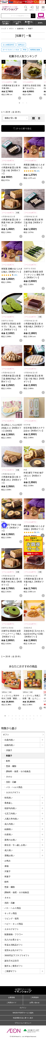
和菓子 (30, 28)
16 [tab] (26, 718)
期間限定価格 (35, 50)
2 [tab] (23, 102)
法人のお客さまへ (12, 940)
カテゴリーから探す (6, 23)
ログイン (23, 1008)
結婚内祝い (21, 28)
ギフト (11, 28)
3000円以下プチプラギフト (17, 955)
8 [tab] (30, 715)
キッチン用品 (10, 913)
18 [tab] (33, 718)
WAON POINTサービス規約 (23, 1013)
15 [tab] (23, 718)
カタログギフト (13, 792)
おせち (40, 23)
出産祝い (8, 834)
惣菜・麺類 (11, 766)
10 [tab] (37, 715)
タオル (9, 777)
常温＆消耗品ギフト (13, 945)
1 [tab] (19, 102)
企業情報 (11, 997)
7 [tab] (26, 715)
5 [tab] (19, 715)
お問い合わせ (34, 1003)
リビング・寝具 (11, 918)
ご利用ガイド (11, 1003)
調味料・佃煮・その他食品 (18, 771)
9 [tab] (33, 715)
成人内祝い (9, 824)
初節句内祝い (10, 808)
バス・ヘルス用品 (14, 787)
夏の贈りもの (29, 23)
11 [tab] (40, 715)
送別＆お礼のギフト (13, 950)
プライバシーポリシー (23, 1023)
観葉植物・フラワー (13, 934)
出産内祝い (9, 740)
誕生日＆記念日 (11, 961)
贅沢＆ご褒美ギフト (13, 966)
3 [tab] (26, 102)
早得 (24, 50)
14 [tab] (19, 718)
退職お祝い (9, 855)
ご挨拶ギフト (10, 971)
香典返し (8, 803)
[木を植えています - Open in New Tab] (31, 1030)
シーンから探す (17, 23)
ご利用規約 (34, 997)
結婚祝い (8, 829)
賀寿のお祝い (10, 840)
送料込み (21, 45)
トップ (3, 28)
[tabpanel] (12, 80)
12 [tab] (12, 718)
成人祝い (8, 850)
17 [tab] (30, 718)
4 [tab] (15, 715)
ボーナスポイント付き (11, 50)
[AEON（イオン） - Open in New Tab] (13, 1031)
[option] (33, 118)
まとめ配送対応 (8, 45)
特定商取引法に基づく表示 (23, 1018)
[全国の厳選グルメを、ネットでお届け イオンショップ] (10, 8)
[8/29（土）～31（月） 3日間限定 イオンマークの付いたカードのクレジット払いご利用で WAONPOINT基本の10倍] (23, 2)
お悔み (7, 861)
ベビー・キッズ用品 (13, 924)
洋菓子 (9, 750)
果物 (6, 866)
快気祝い (8, 798)
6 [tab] (23, 715)
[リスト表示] (39, 118)
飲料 (8, 761)
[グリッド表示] (33, 118)
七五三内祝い (10, 813)
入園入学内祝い (11, 819)
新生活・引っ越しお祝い (15, 845)
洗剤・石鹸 (11, 782)
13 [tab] (15, 718)
